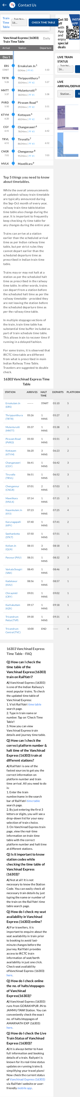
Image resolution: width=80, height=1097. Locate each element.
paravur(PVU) (14, 557)
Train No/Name (65, 65)
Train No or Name (19, 19)
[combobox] (15, 22)
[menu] (4, 5)
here (10, 975)
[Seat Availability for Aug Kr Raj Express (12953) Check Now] (67, 144)
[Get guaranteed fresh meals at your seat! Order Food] (67, 117)
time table (34, 704)
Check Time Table (43, 22)
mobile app (24, 1088)
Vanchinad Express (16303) (27, 1079)
